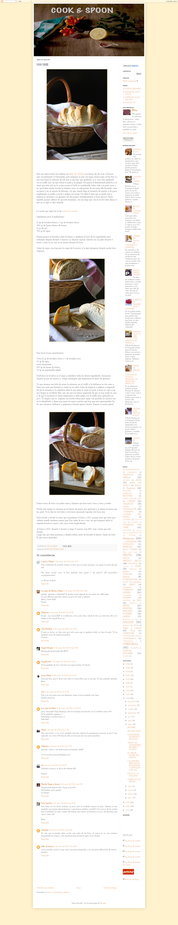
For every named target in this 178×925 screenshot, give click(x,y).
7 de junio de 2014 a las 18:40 (65, 846)
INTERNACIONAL (130, 579)
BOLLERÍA (127, 491)
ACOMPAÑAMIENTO (131, 470)
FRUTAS (126, 558)
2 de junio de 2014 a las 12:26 (60, 830)
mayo (130, 724)
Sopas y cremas (132, 628)
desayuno (128, 538)
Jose (42, 692)
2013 (128, 802)
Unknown (45, 612)
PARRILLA (133, 603)
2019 (128, 679)
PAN (62, 549)
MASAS (127, 592)
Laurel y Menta (47, 562)
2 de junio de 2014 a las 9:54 (71, 784)
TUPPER (136, 636)
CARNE (131, 501)
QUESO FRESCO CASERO (136, 272)
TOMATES (127, 636)
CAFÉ (139, 499)
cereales (126, 507)
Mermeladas (127, 595)
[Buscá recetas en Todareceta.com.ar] (131, 846)
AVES (138, 480)
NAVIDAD (127, 600)
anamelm (45, 830)
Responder (45, 584)
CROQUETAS (127, 530)
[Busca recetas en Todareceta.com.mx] (131, 851)
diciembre (132, 702)
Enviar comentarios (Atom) (58, 892)
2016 (128, 691)
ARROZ (126, 477)
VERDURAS (130, 644)
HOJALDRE (127, 574)
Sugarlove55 (46, 662)
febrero (131, 794)
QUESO (126, 616)
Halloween (133, 569)
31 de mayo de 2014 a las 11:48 (75, 591)
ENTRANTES (128, 544)
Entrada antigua (110, 888)
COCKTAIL (127, 520)
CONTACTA (130, 103)
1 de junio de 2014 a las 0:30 (58, 730)
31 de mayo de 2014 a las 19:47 (64, 675)
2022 (128, 668)
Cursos (127, 533)
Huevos (126, 577)
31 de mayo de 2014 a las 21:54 (57, 692)
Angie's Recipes (47, 648)
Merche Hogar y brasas (50, 784)
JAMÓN (126, 582)
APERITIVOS (128, 475)
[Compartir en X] (67, 546)
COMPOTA (134, 522)
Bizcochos (131, 488)
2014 (128, 698)
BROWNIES (128, 496)
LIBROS (132, 585)
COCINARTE (128, 512)
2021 (128, 672)
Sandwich (126, 625)
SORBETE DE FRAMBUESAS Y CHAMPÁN (133, 304)
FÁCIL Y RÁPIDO (130, 549)
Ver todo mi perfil (130, 133)
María (43, 730)
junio (130, 721)
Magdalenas (127, 587)
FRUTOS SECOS (132, 561)
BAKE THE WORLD (52, 549)
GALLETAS (133, 564)
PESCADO (128, 611)
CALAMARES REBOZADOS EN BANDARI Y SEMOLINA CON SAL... (134, 765)
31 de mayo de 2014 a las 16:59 (63, 662)
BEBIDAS (138, 485)
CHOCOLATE (129, 509)
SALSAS (128, 622)
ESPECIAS (127, 547)
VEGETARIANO (129, 638)
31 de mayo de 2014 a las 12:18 (61, 612)
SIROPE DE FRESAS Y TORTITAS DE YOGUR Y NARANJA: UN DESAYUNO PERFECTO (132, 375)
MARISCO (128, 590)
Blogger (103, 903)
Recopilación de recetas (131, 619)
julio (130, 717)
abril (130, 786)
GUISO (138, 566)
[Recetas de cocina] (128, 874)
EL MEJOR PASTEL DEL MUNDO (133, 755)
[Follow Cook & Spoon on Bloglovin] (131, 67)
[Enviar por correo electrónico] (64, 546)
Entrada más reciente (45, 888)
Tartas (132, 631)
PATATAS (127, 608)
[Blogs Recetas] (132, 865)
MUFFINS (127, 598)
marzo (131, 790)
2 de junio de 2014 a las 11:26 (64, 803)
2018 (128, 683)
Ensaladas (131, 541)
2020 (128, 675)
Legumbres (137, 582)
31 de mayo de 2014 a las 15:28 (66, 648)
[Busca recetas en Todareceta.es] (131, 841)
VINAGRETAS (134, 648)
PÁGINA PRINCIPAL (133, 89)
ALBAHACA (132, 472)
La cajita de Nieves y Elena (52, 591)
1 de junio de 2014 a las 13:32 (60, 746)
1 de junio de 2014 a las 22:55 (55, 765)
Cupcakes (138, 530)
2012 (128, 806)
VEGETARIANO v (130, 641)
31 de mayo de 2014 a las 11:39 (66, 562)
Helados (126, 572)
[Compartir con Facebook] (69, 546)
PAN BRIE (131, 727)
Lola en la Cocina (69, 211)
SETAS (136, 625)
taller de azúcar (47, 846)
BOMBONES (127, 493)
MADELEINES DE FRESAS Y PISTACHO (133, 737)
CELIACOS (128, 504)
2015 (128, 694)
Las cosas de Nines (48, 708)
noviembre (132, 705)
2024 (128, 664)
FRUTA (127, 555)
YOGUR (125, 656)
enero (130, 798)
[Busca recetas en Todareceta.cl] (131, 857)
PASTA (126, 606)
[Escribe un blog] (65, 546)
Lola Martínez (46, 629)
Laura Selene (46, 675)
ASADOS (126, 480)
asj (42, 765)
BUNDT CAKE (128, 499)
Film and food (130, 552)
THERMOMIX (128, 633)
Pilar (136, 110)
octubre (131, 709)
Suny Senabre (46, 803)
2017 (128, 687)
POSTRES (127, 614)
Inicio (79, 888)
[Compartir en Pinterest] (71, 546)
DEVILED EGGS (133, 731)
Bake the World (76, 174)
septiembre (132, 713)
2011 (128, 810)
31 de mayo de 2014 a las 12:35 (65, 629)
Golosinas (126, 566)
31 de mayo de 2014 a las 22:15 (68, 708)
